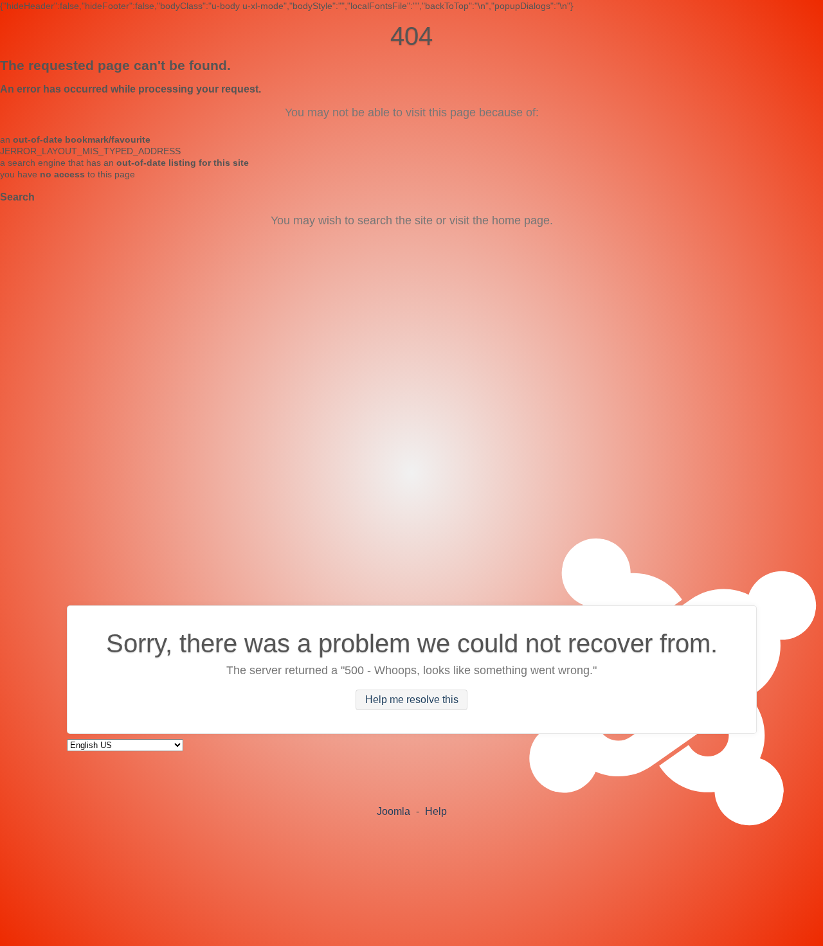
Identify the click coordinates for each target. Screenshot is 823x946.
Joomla (393, 811)
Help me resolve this (411, 699)
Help (436, 811)
